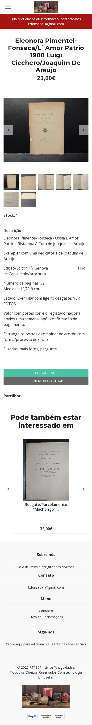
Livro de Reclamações (46, 617)
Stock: (9, 215)
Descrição (12, 230)
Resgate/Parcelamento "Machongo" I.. (46, 507)
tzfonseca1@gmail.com (46, 587)
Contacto (46, 611)
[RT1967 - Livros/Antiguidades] (46, 7)
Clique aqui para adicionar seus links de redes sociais (46, 644)
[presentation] (8, 130)
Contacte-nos (46, 373)
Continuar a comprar (46, 381)
